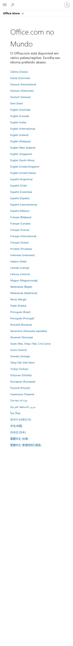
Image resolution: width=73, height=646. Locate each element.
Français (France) (19, 230)
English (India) (18, 122)
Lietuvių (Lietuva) (20, 274)
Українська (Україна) (22, 394)
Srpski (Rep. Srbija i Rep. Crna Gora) (30, 343)
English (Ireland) (19, 135)
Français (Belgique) (20, 217)
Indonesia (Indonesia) (22, 255)
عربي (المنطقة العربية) (23, 407)
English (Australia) (20, 109)
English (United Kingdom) (24, 166)
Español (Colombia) (21, 192)
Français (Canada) (20, 223)
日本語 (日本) (18, 432)
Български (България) (22, 381)
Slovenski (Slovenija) (21, 337)
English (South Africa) (22, 160)
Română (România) (21, 324)
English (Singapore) (21, 154)
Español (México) (19, 211)
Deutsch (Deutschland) (23, 84)
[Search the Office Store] (13, 5)
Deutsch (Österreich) (22, 90)
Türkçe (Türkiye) (19, 369)
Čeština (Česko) (19, 71)
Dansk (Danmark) (20, 78)
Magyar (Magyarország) (24, 280)
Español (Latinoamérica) (23, 204)
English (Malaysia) (20, 141)
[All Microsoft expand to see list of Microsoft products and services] (4, 5)
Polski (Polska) (18, 305)
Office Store (11, 13)
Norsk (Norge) (18, 299)
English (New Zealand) (22, 147)
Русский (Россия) (20, 388)
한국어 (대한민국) (20, 419)
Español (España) (19, 198)
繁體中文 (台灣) (19, 439)
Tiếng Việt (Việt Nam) (22, 362)
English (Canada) (19, 116)
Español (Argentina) (21, 179)
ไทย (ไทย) (15, 413)
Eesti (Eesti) (16, 103)
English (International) (22, 128)
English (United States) (23, 173)
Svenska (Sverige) (20, 356)
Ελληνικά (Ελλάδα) (21, 375)
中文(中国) (16, 426)
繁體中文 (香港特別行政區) (25, 445)
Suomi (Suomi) (18, 350)
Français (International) (23, 236)
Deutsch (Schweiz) (20, 97)
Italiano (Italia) (18, 261)
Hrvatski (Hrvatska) (21, 248)
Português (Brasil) (20, 312)
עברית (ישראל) (18, 400)
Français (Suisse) (19, 242)
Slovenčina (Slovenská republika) (28, 331)
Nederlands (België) (21, 286)
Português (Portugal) (22, 318)
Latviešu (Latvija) (19, 267)
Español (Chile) (18, 185)
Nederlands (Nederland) (23, 293)
